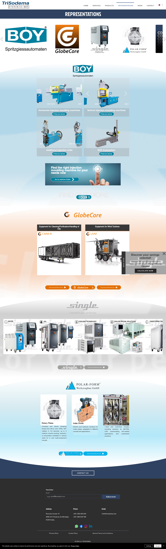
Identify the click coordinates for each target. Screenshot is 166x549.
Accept (158, 546)
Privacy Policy (75, 546)
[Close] (164, 545)
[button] (164, 253)
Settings (148, 546)
